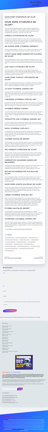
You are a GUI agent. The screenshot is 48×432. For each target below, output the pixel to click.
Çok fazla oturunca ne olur (33, 237)
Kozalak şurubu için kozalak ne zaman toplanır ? (10, 351)
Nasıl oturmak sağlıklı (34, 239)
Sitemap (38, 317)
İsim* (4, 285)
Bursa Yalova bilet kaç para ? (7, 328)
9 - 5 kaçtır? (5, 304)
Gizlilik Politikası (10, 4)
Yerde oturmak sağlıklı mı (9, 250)
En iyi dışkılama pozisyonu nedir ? (7, 331)
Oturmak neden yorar (8, 244)
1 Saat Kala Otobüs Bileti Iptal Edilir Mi (8, 402)
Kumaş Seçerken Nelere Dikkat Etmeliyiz (23, 229)
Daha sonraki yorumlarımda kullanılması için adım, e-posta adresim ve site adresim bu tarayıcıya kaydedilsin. (22, 301)
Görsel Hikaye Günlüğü (36, 4)
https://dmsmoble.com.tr (30, 317)
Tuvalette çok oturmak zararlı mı (10, 246)
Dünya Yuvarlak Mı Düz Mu (6, 400)
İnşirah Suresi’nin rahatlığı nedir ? (7, 342)
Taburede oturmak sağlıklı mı (29, 244)
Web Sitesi (4, 296)
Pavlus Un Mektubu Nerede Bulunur (8, 395)
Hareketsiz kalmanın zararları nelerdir (11, 239)
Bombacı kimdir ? (5, 337)
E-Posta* (4, 291)
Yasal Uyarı (16, 4)
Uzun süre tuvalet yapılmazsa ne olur (11, 248)
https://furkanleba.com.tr (19, 317)
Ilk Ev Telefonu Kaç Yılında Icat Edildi (13, 258)
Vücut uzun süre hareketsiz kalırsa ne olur (26, 248)
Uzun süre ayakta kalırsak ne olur (23, 246)
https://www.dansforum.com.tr (7, 317)
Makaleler (9, 234)
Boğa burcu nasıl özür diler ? (6, 334)
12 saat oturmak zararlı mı (9, 237)
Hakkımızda (21, 4)
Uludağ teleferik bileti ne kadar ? (7, 345)
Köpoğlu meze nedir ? (5, 348)
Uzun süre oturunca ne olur (35, 246)
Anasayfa (4, 4)
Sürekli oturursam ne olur (18, 244)
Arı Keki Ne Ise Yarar (38, 258)
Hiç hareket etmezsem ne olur (24, 239)
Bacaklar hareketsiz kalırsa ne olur (21, 237)
